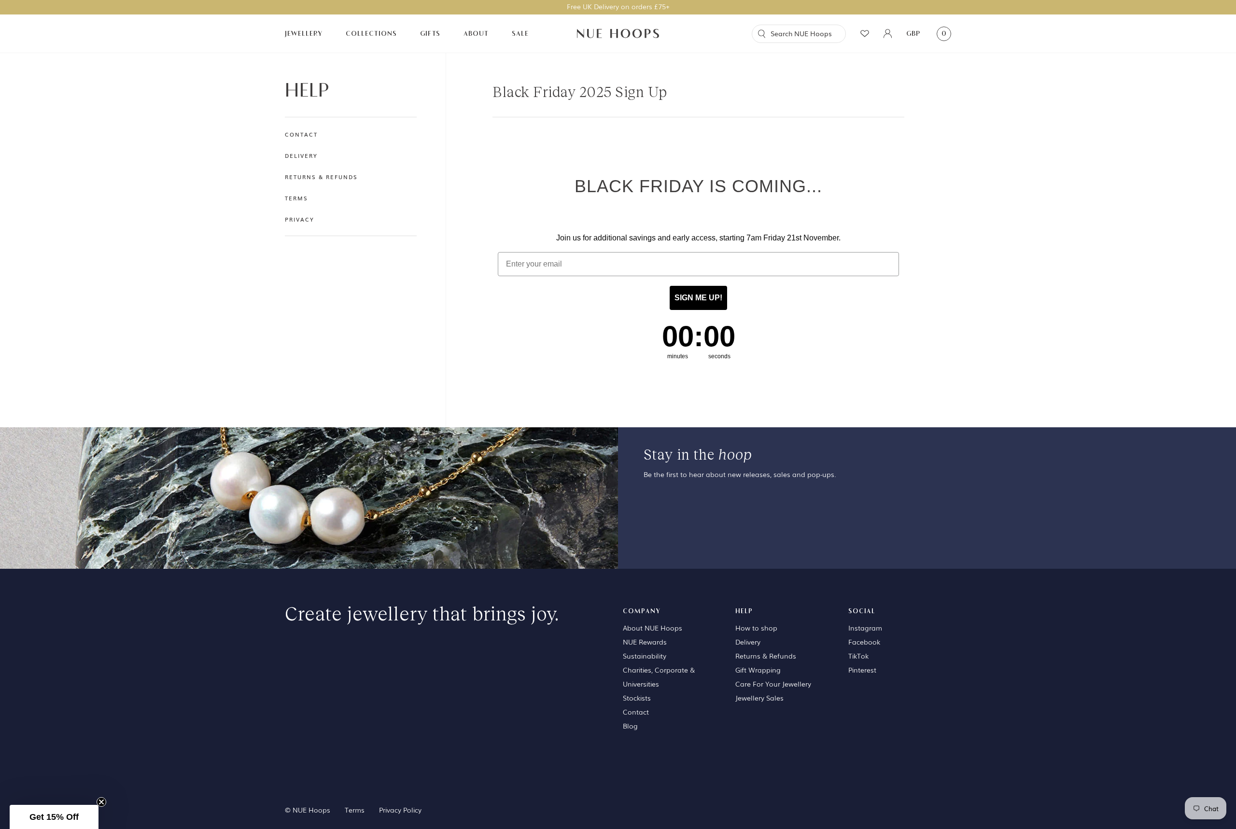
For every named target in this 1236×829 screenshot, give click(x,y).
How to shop (756, 627)
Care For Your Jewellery (773, 683)
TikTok (858, 655)
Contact (301, 134)
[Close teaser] (101, 802)
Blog (630, 726)
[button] (54, 817)
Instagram (865, 627)
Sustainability (644, 655)
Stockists (637, 698)
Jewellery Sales (759, 698)
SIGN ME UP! (698, 298)
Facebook (864, 641)
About (476, 33)
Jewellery (304, 33)
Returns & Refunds (321, 177)
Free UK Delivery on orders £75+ (618, 6)
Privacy (299, 219)
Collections (371, 33)
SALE (520, 33)
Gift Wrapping (758, 669)
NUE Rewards (645, 641)
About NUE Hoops (652, 627)
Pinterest (862, 669)
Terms (296, 198)
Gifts (430, 33)
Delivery (301, 155)
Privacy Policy (400, 810)
